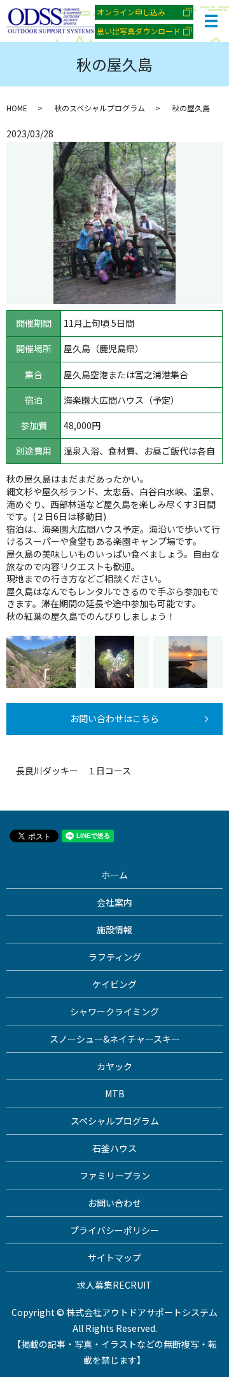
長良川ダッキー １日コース (73, 771)
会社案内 (114, 902)
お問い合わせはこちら (114, 718)
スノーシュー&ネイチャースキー (115, 1038)
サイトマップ (114, 1257)
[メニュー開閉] (211, 21)
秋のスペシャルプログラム (99, 107)
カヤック (114, 1066)
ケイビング (114, 984)
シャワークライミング (114, 1011)
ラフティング (114, 956)
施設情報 (114, 929)
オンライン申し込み (131, 11)
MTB (115, 1093)
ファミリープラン (115, 1175)
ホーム (114, 874)
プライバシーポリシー (114, 1230)
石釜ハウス (114, 1148)
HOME (16, 107)
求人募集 (114, 1284)
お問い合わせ (114, 1202)
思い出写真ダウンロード (139, 30)
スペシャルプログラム (115, 1120)
